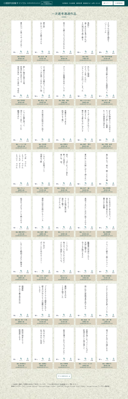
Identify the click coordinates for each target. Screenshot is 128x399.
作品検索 (72, 3)
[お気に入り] (14, 52)
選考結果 (79, 3)
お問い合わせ (96, 3)
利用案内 (65, 3)
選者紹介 (86, 3)
